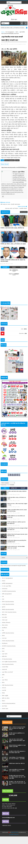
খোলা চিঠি (4, 690)
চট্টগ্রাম (20, 27)
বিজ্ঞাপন (3, 700)
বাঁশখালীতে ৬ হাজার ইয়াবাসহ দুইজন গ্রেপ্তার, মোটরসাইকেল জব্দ (12, 228)
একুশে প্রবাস (4, 653)
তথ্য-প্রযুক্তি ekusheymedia (9, 661)
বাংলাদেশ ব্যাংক (5, 708)
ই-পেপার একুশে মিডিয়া (6, 586)
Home (2, 32)
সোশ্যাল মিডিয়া (5, 667)
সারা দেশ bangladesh (9, 32)
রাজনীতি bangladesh (7, 583)
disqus (14, 267)
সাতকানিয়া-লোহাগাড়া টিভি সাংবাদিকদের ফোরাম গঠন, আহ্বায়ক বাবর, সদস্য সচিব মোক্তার (13, 260)
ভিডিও (3, 682)
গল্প (3, 677)
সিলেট (3, 651)
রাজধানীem (4, 627)
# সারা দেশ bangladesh (9, 160)
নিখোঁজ (3, 693)
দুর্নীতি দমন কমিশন (5, 698)
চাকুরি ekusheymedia (7, 685)
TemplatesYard (14, 832)
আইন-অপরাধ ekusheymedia (9, 612)
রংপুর (3, 599)
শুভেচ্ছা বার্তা (4, 669)
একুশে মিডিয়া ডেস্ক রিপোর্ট (7, 672)
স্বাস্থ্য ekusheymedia (8, 664)
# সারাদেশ (17, 160)
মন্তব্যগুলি (23, 488)
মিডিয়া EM (4, 614)
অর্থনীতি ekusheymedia (8, 633)
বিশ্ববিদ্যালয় (4, 643)
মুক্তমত (3, 607)
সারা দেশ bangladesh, (18, 44)
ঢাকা (3, 596)
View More (24, 212)
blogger (5, 267)
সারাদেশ (17, 32)
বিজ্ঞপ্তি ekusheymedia (8, 609)
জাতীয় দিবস (4, 656)
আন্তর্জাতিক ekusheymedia (9, 591)
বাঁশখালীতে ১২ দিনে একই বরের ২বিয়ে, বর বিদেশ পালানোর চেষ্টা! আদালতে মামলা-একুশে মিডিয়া (17, 783)
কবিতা (3, 648)
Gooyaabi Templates (14, 834)
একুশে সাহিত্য (5, 680)
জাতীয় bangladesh (7, 594)
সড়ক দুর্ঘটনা (4, 617)
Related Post (5, 212)
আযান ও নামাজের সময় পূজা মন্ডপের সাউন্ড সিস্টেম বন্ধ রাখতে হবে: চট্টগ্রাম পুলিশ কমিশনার (17, 728)
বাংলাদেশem (4, 588)
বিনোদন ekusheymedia (8, 601)
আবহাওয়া (4, 687)
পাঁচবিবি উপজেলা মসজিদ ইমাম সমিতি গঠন (17, 763)
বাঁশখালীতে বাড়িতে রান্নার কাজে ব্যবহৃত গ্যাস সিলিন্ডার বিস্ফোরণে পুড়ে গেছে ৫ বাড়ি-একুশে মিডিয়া (17, 777)
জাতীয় (3, 674)
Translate (12, 484)
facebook (22, 267)
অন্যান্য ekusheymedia (8, 640)
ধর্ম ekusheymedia (7, 659)
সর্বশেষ (5, 488)
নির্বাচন (3, 635)
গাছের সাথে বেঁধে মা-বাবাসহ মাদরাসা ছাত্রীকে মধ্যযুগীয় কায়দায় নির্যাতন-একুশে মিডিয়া (17, 740)
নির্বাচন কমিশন (5, 625)
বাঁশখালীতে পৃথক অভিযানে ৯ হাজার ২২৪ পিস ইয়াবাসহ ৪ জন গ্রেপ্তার (13, 244)
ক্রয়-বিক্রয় (4, 706)
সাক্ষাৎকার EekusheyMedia (8, 703)
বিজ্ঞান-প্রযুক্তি (5, 695)
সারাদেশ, (24, 44)
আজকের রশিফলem (6, 622)
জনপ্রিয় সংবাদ (14, 488)
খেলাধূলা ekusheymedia (8, 604)
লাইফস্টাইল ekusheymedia (9, 646)
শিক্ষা (3, 630)
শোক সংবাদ (4, 638)
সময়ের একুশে (4, 620)
